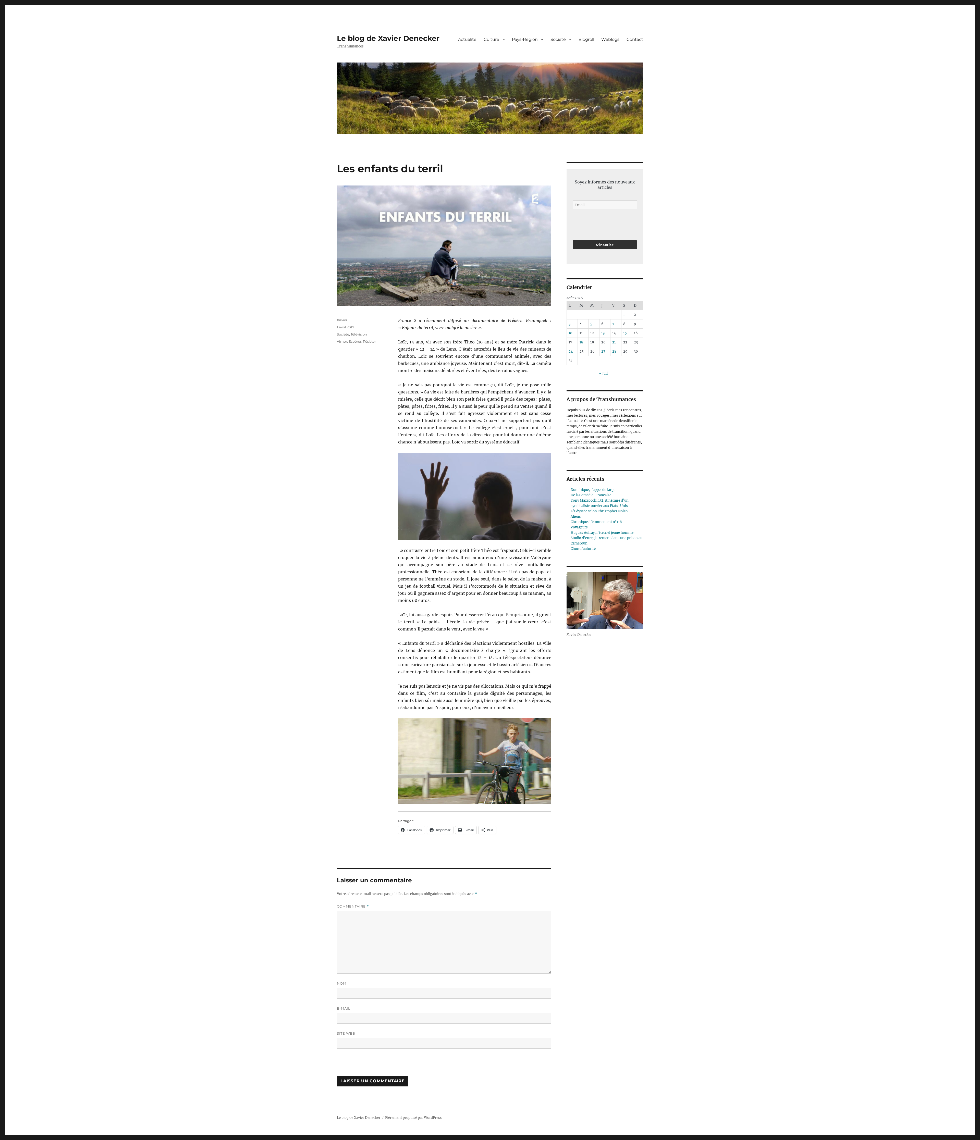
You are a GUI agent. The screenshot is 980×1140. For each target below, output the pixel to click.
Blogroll (586, 39)
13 (603, 333)
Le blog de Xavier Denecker (388, 38)
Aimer (342, 341)
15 (625, 333)
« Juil (603, 373)
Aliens (576, 516)
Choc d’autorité (583, 549)
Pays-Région (525, 39)
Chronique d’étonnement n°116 (596, 522)
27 (603, 351)
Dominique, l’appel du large (593, 490)
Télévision (359, 334)
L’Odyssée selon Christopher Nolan (599, 511)
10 (570, 333)
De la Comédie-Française (591, 495)
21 (614, 342)
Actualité (467, 39)
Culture (491, 39)
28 (614, 351)
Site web (346, 1033)
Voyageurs (579, 527)
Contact (635, 39)
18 (581, 342)
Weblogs (610, 39)
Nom (341, 983)
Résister (369, 341)
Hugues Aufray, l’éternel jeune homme (602, 532)
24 (571, 351)
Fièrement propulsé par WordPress (413, 1118)
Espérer (355, 341)
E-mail (343, 1008)
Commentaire (353, 906)
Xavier (342, 320)
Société (558, 39)
